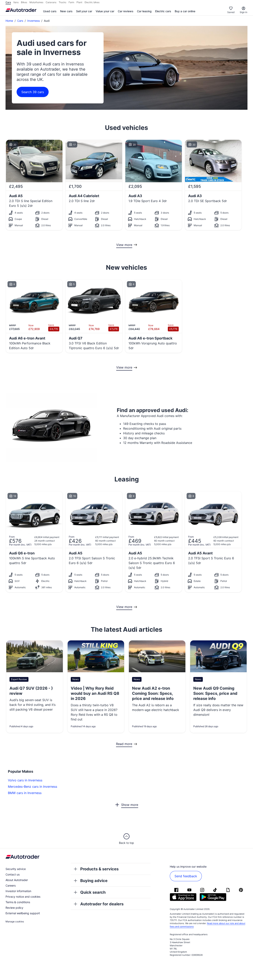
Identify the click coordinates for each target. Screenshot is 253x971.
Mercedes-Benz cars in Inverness (32, 787)
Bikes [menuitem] (24, 2)
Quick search (93, 892)
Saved (230, 12)
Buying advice (94, 880)
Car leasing (144, 11)
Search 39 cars (32, 92)
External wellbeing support (23, 913)
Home (9, 20)
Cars (20, 20)
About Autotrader (17, 880)
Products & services (99, 869)
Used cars (50, 11)
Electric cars (163, 11)
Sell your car (84, 11)
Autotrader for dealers (102, 904)
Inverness (33, 20)
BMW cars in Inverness (25, 793)
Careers (11, 885)
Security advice (16, 869)
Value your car (105, 11)
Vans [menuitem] (16, 2)
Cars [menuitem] (8, 2)
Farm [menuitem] (71, 2)
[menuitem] (50, 11)
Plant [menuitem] (79, 2)
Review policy (14, 907)
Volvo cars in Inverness (25, 780)
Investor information (18, 891)
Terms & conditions (18, 902)
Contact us (13, 874)
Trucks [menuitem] (62, 2)
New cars (66, 11)
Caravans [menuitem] (51, 2)
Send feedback (186, 876)
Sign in (243, 12)
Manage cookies (15, 921)
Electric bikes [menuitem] (92, 2)
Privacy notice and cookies (23, 896)
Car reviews (125, 11)
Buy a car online (185, 11)
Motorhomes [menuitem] (36, 2)
